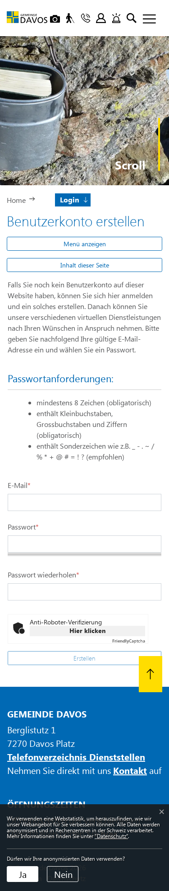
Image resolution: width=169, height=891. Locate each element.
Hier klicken (87, 630)
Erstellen (84, 658)
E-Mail (19, 485)
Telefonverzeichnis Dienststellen (76, 756)
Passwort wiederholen (43, 574)
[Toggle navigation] (146, 19)
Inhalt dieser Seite (84, 265)
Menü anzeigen (85, 243)
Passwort (23, 526)
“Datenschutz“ (111, 835)
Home (16, 200)
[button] (73, 199)
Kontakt (130, 770)
